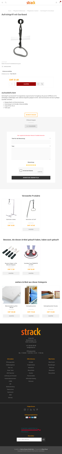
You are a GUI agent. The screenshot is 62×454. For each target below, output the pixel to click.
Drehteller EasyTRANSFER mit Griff (31, 264)
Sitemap (10, 397)
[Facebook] (28, 409)
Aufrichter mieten (11, 219)
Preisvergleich (42, 84)
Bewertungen (31, 115)
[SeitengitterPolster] (31, 295)
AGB (10, 395)
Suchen (31, 373)
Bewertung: (31, 162)
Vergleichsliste (31, 365)
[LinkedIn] (31, 409)
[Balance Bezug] (11, 295)
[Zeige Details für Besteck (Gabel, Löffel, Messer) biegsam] (11, 252)
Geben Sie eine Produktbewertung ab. (11, 63)
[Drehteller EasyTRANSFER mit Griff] (31, 252)
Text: (13, 146)
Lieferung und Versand (10, 376)
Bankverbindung (10, 386)
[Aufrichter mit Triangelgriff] (31, 208)
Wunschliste (31, 370)
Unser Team (10, 370)
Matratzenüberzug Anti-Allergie (11, 306)
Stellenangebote (10, 365)
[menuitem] (10, 362)
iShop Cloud (45, 449)
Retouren (31, 381)
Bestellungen (51, 365)
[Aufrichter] (11, 208)
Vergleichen (7, 66)
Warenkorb (31, 367)
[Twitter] (34, 409)
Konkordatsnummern (10, 378)
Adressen (51, 367)
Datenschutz (10, 389)
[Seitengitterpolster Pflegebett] (50, 295)
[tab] (31, 115)
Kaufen (26, 84)
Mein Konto (52, 362)
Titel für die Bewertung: (18, 138)
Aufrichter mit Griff (31, 219)
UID (10, 384)
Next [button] (60, 302)
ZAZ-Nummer (10, 373)
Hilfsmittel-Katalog (31, 378)
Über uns (10, 367)
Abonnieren (43, 439)
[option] (11, 302)
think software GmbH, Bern (27, 449)
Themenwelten (31, 376)
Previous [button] (2, 302)
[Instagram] (25, 409)
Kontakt (31, 362)
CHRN (10, 381)
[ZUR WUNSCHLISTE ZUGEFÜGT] (38, 84)
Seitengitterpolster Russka (51, 306)
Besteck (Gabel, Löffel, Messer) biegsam (11, 264)
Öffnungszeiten (10, 362)
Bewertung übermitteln (31, 177)
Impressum (10, 392)
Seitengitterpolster (31, 306)
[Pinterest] (37, 409)
